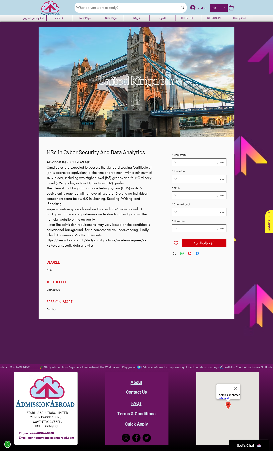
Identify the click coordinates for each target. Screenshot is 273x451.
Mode (176, 188)
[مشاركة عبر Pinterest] (189, 253)
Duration (178, 221)
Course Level (181, 204)
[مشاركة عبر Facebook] (197, 253)
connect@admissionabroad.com (51, 437)
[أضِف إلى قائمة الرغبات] (176, 243)
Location (178, 171)
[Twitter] (146, 438)
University (179, 154)
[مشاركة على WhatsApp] (182, 253)
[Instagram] (126, 438)
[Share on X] (174, 253)
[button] (231, 7)
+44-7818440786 (42, 433)
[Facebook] (136, 438)
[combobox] (199, 162)
